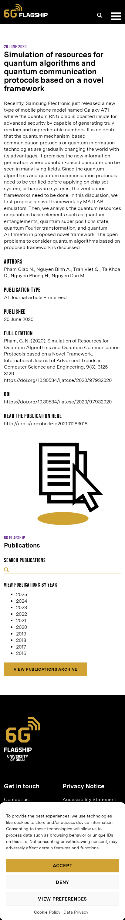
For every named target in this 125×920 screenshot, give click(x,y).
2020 (21, 627)
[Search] (99, 15)
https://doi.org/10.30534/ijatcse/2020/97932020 (58, 402)
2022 (21, 614)
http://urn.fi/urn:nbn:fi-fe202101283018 (45, 423)
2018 (21, 640)
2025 (21, 594)
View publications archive (45, 669)
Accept (63, 865)
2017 (21, 647)
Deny (62, 882)
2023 (21, 607)
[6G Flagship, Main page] (26, 11)
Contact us (16, 799)
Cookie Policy (47, 912)
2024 (21, 601)
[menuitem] (31, 799)
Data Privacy (75, 912)
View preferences (62, 899)
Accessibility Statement (89, 799)
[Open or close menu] (115, 16)
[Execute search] (6, 570)
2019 (21, 634)
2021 (21, 620)
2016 (21, 653)
